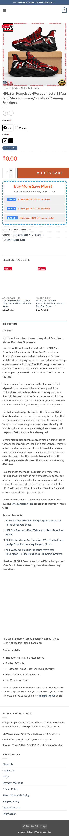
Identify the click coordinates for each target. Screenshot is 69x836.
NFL (23, 88)
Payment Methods (12, 782)
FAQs (5, 776)
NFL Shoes (33, 88)
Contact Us (8, 770)
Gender (6, 120)
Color (5, 134)
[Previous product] (11, 113)
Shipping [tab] (7, 330)
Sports (15, 88)
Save (7, 26)
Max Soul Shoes (20, 235)
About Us (7, 764)
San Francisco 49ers (16, 239)
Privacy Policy (10, 788)
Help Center (9, 813)
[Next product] (5, 113)
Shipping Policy (10, 801)
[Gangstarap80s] (34, 10)
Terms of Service (11, 807)
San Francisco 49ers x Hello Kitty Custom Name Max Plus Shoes (17, 303)
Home (5, 88)
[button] (4, 10)
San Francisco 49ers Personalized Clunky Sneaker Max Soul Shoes (50, 303)
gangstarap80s (47, 695)
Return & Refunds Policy (15, 795)
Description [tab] (9, 324)
